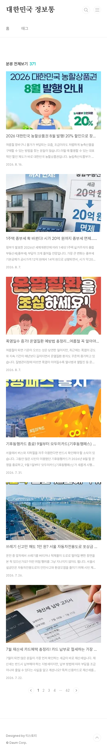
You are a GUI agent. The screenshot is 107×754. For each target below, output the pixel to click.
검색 (86, 10)
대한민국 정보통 (30, 9)
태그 (24, 28)
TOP (97, 738)
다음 (76, 690)
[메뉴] (97, 9)
